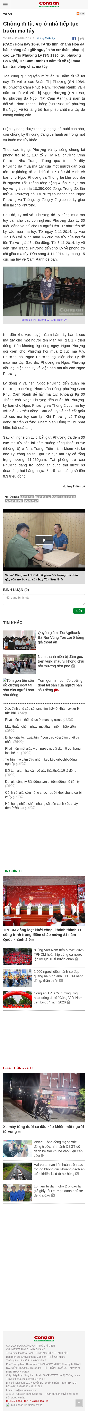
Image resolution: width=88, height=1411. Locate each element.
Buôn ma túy (42, 496)
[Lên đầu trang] (79, 1403)
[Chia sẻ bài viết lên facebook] (74, 38)
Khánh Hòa (26, 496)
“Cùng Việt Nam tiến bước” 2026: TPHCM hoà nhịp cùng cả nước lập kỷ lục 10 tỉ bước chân (59, 954)
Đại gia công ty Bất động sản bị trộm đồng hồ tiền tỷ (42, 781)
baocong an (31, 500)
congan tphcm (14, 500)
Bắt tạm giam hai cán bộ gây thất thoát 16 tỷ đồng (40, 770)
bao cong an (68, 496)
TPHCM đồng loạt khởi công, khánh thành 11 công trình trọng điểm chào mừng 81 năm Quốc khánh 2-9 (42, 935)
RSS (81, 13)
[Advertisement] (44, 841)
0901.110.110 (41, 1401)
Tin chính (12, 871)
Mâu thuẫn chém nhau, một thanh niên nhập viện (40, 726)
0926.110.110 (23, 1401)
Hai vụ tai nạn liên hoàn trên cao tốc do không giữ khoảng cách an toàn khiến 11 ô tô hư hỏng (59, 1169)
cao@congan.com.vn (25, 1390)
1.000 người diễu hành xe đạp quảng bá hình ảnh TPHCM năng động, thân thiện (58, 976)
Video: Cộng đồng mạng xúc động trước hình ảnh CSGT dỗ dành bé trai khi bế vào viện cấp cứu (58, 1149)
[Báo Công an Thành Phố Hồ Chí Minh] (49, 4)
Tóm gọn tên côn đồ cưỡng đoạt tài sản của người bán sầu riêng (60, 685)
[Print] (82, 38)
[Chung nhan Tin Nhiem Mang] (24, 1405)
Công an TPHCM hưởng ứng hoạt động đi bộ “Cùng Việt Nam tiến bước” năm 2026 (58, 997)
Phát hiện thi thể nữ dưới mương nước (33, 719)
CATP (55, 496)
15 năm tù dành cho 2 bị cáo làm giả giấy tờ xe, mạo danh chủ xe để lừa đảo (58, 1190)
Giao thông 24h (17, 1068)
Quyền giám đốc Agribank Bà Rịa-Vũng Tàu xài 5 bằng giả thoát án (61, 637)
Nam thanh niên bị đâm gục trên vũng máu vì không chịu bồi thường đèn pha (61, 661)
